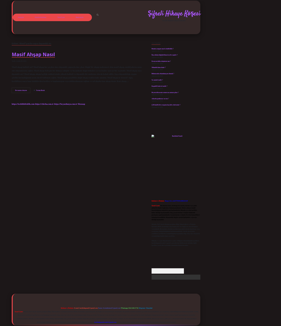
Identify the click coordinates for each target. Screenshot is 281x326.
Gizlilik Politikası (40, 17)
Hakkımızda (79, 17)
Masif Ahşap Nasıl (33, 54)
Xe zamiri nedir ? (157, 80)
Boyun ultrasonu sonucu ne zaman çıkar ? (165, 92)
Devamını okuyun (22, 91)
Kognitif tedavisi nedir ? (159, 86)
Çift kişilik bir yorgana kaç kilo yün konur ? (166, 105)
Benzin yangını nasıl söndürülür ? (163, 48)
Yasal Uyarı (61, 17)
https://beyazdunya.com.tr (65, 103)
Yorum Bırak (40, 90)
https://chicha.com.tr (44, 103)
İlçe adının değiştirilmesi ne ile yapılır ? (165, 55)
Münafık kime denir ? (159, 67)
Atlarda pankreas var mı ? (160, 98)
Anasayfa (21, 17)
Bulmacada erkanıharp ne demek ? (163, 73)
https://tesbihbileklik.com (23, 103)
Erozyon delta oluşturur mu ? (161, 61)
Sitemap (81, 103)
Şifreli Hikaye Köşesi (174, 14)
